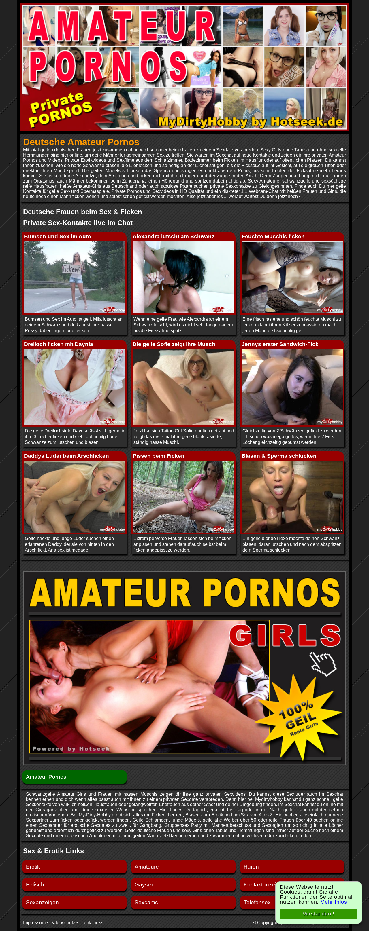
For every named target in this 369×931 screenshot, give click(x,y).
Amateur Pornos (46, 777)
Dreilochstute (57, 430)
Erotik (33, 867)
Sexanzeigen (42, 902)
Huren (251, 867)
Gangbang (150, 825)
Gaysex (144, 884)
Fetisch (35, 884)
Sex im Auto (64, 319)
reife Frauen (281, 820)
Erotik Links (91, 922)
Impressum (34, 922)
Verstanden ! (319, 914)
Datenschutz (62, 922)
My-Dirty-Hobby (95, 814)
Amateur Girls (71, 794)
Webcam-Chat (263, 191)
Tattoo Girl (171, 430)
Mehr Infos (333, 902)
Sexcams (146, 902)
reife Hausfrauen (40, 186)
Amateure (147, 867)
